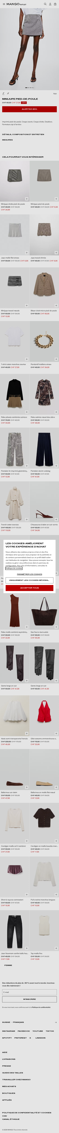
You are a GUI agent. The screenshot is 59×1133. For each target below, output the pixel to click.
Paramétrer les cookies (29, 574)
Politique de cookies (14, 568)
